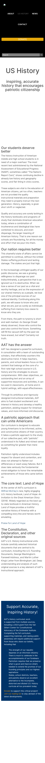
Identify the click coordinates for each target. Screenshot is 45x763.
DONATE (22, 39)
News (35, 13)
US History (23, 13)
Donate (7, 691)
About (11, 13)
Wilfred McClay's (9, 491)
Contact (22, 24)
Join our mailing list (12, 694)
